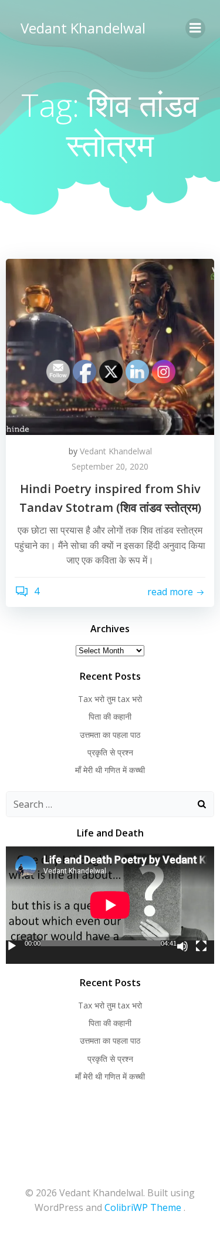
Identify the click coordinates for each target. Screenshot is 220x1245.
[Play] (12, 946)
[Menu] (195, 28)
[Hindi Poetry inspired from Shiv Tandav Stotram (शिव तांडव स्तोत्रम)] (110, 345)
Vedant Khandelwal (83, 28)
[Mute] (182, 946)
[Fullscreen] (201, 946)
